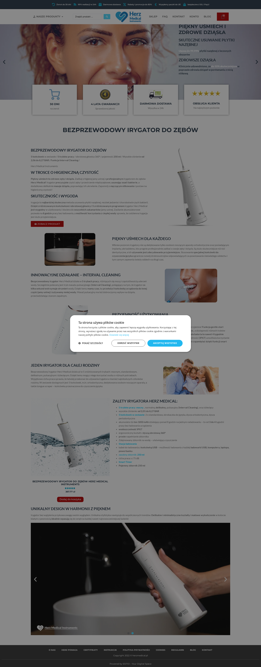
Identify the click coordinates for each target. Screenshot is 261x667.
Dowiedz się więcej (119, 334)
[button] (90, 343)
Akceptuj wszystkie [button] (165, 343)
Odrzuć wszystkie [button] (128, 343)
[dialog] (130, 333)
